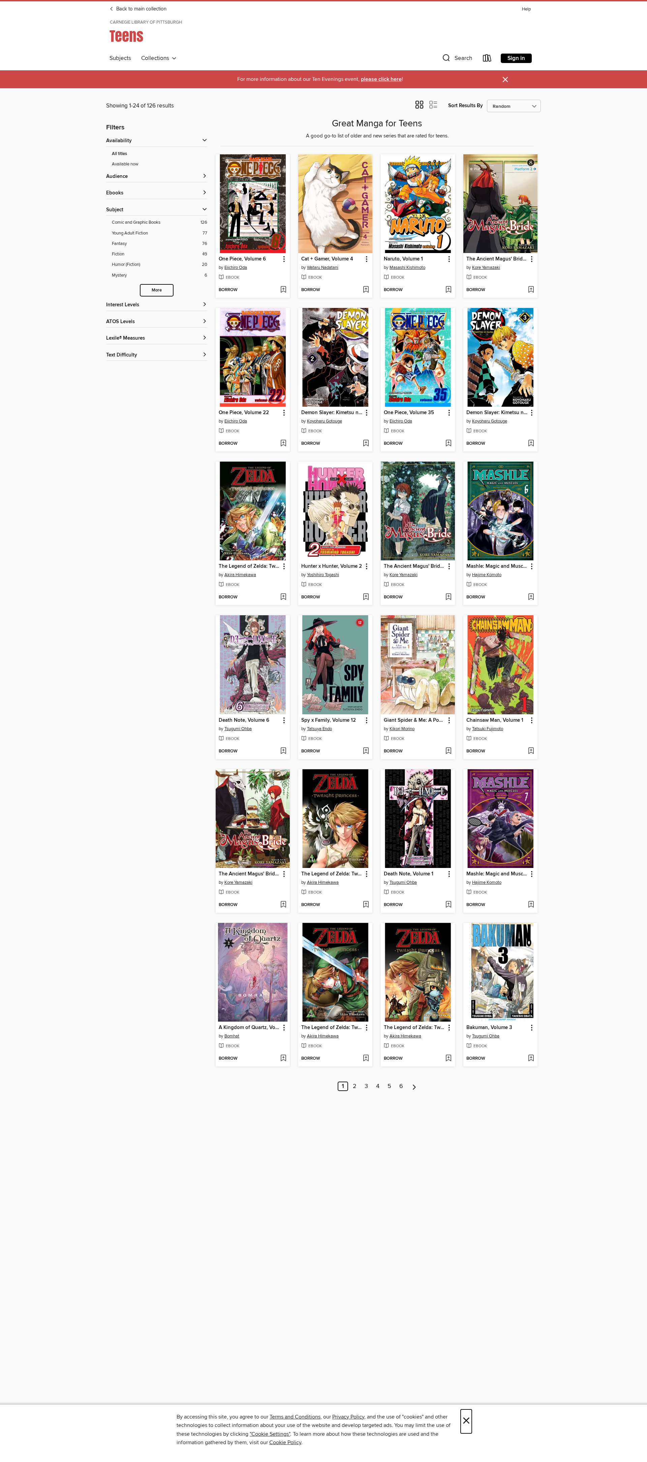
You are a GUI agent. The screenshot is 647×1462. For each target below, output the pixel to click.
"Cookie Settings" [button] (270, 1434)
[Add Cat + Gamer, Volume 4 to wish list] (366, 290)
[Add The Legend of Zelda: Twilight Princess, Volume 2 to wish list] (366, 1058)
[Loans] (487, 59)
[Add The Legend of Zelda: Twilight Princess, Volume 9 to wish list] (283, 597)
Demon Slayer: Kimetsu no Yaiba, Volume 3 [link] (497, 413)
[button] (456, 59)
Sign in (516, 58)
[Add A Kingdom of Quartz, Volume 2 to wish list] (283, 1058)
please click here (381, 79)
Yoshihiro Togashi (323, 575)
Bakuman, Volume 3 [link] (489, 1028)
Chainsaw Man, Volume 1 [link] (494, 720)
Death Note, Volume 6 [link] (244, 720)
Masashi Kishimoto (407, 267)
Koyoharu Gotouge (324, 421)
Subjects (120, 58)
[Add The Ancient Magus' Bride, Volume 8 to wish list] (531, 290)
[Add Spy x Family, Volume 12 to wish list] (366, 751)
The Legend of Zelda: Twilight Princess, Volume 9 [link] (249, 566)
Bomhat (231, 1036)
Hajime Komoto (486, 575)
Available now (125, 164)
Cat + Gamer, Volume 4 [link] (327, 259)
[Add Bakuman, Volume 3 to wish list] (531, 1058)
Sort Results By (465, 105)
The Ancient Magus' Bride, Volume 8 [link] (497, 259)
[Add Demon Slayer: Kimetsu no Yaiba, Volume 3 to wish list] (531, 443)
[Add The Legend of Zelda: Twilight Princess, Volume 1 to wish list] (366, 905)
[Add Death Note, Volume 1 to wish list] (448, 905)
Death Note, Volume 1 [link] (408, 874)
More (157, 290)
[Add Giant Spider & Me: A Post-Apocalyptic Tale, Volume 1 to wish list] (448, 751)
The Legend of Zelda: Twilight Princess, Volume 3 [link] (414, 1028)
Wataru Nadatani (322, 267)
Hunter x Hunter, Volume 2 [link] (331, 566)
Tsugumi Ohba (238, 729)
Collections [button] (156, 58)
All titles (119, 154)
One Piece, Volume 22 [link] (244, 413)
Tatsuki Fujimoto (487, 729)
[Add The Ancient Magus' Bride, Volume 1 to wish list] (283, 905)
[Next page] (414, 1086)
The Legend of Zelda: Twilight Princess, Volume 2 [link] (332, 1028)
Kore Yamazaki (486, 267)
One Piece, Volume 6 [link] (242, 259)
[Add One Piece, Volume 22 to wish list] (283, 443)
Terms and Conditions (295, 1416)
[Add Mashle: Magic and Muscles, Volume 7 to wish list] (531, 905)
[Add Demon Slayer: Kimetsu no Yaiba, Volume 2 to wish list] (366, 443)
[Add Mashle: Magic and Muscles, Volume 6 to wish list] (531, 597)
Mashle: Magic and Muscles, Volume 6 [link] (497, 566)
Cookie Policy (285, 1442)
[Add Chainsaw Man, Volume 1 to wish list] (531, 751)
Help (526, 9)
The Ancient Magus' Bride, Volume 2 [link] (414, 566)
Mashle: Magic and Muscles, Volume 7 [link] (497, 874)
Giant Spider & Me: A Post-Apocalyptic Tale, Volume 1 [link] (414, 720)
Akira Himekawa (240, 575)
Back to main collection (140, 9)
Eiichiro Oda (235, 267)
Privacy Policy (348, 1416)
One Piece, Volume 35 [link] (409, 413)
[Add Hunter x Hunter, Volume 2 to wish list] (366, 597)
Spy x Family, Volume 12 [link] (328, 720)
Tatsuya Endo (319, 729)
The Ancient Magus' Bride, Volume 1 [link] (249, 874)
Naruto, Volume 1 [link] (403, 259)
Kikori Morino (402, 729)
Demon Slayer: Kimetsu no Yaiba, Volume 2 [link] (332, 413)
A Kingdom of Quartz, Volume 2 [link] (249, 1028)
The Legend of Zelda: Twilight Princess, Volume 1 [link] (332, 874)
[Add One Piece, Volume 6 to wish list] (283, 290)
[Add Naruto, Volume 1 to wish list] (448, 290)
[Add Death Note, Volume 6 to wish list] (283, 751)
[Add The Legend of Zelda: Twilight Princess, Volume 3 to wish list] (448, 1058)
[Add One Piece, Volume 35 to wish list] (448, 443)
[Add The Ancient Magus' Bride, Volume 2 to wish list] (448, 597)
